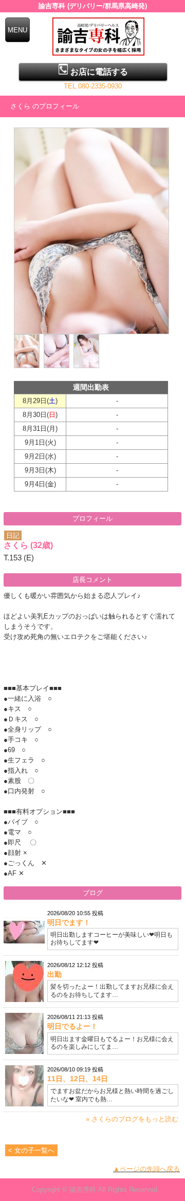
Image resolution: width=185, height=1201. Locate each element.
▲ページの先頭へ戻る (146, 1169)
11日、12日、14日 (77, 1079)
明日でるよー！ (72, 1026)
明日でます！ (68, 922)
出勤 (54, 974)
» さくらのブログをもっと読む (132, 1119)
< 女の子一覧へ (31, 1150)
